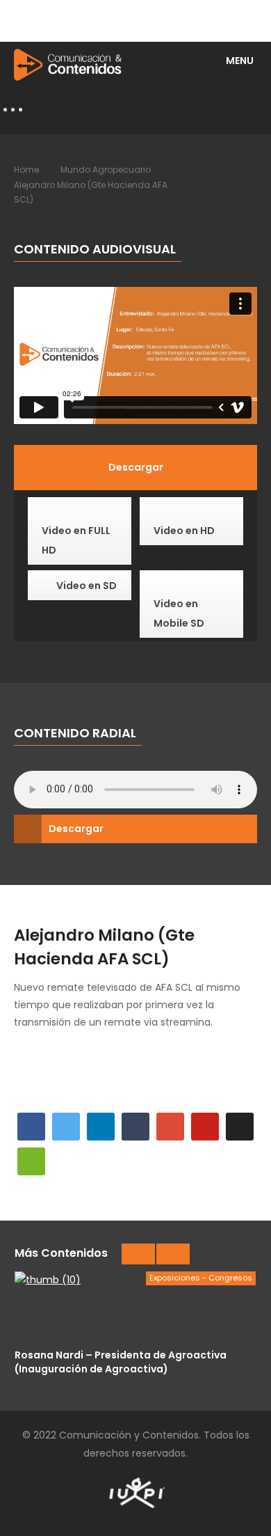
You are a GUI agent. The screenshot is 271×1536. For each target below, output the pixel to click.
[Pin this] (205, 1127)
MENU (240, 61)
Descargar (76, 829)
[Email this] (31, 1161)
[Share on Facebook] (31, 1127)
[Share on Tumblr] (135, 1127)
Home (26, 169)
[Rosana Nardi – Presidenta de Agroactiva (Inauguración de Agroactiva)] (135, 1306)
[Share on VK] (240, 1127)
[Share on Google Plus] (170, 1127)
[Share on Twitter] (66, 1127)
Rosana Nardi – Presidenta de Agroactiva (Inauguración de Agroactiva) (121, 1361)
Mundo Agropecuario (105, 169)
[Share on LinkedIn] (101, 1127)
